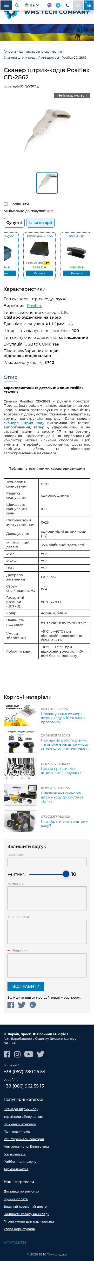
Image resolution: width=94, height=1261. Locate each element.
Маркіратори (15, 1154)
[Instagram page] (17, 1054)
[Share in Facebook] (10, 1005)
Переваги (21, 917)
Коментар (15, 883)
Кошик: (86, 2)
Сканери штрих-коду (21, 1109)
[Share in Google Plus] (32, 1005)
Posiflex (34, 305)
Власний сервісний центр (25, 1206)
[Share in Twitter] (22, 1005)
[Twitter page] (41, 1054)
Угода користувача (19, 1229)
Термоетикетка (16, 1169)
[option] (47, 32)
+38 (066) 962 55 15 (24, 1086)
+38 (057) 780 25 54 (25, 1071)
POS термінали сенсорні (24, 1139)
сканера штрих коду (24, 423)
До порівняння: (75, 2)
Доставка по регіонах (21, 1191)
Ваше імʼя (15, 855)
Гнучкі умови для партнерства (29, 1221)
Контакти (15, 1243)
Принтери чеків (17, 1131)
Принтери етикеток (20, 1124)
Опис (10, 377)
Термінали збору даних (23, 1117)
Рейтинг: (16, 874)
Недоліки (20, 950)
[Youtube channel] (28, 1054)
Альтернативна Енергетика (26, 1146)
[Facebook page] (7, 1054)
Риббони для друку (20, 1161)
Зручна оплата (16, 1199)
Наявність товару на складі (26, 1214)
